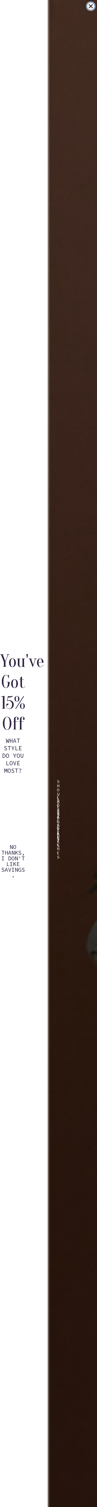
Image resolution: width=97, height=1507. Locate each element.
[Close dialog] (91, 6)
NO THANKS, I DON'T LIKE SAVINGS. (13, 850)
